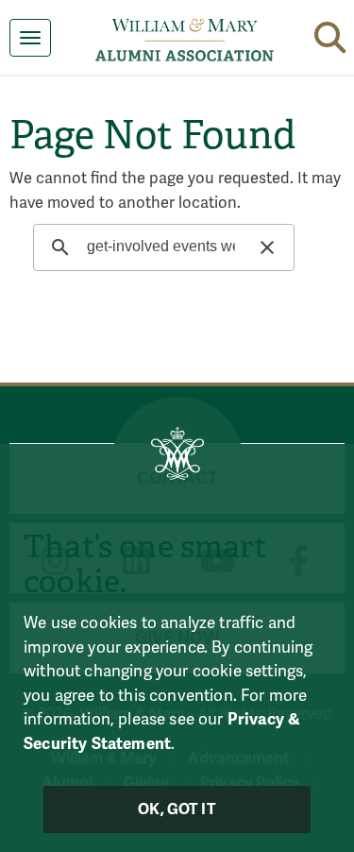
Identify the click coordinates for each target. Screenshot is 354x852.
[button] (330, 34)
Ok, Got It (177, 809)
